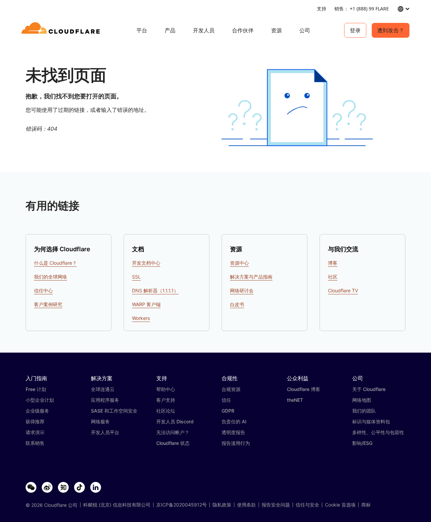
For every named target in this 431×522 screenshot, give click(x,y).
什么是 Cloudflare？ (55, 263)
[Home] (62, 30)
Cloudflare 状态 (173, 443)
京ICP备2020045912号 (181, 504)
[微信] (31, 487)
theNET (295, 400)
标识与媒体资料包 (371, 421)
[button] (297, 108)
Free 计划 (36, 389)
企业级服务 (37, 411)
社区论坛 (165, 411)
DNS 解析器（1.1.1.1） (155, 290)
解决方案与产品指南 (251, 277)
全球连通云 (102, 389)
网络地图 (361, 400)
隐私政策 (221, 504)
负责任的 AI (234, 421)
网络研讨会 (242, 290)
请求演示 (35, 432)
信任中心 (43, 290)
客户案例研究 (48, 304)
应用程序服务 (105, 400)
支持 (321, 8)
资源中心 (239, 263)
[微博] (47, 487)
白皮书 (237, 304)
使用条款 (246, 504)
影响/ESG (362, 443)
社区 (332, 277)
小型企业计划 (40, 400)
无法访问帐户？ (172, 432)
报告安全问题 (276, 504)
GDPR (228, 411)
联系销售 (35, 443)
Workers (141, 318)
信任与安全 (307, 504)
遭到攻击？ (390, 30)
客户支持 (165, 400)
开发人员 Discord (175, 421)
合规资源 (231, 389)
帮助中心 (165, 389)
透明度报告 (233, 432)
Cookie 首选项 (340, 504)
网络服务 (100, 421)
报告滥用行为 (236, 443)
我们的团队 (364, 411)
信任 (226, 400)
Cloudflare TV (343, 290)
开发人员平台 (105, 432)
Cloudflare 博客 (303, 389)
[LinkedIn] (95, 487)
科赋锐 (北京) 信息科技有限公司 (117, 504)
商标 (366, 504)
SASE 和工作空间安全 (114, 411)
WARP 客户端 (146, 304)
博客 (332, 263)
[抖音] (79, 487)
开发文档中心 (146, 263)
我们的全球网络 (50, 277)
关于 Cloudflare (369, 389)
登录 (355, 30)
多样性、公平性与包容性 (378, 432)
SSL (136, 277)
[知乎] (63, 487)
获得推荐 (35, 421)
